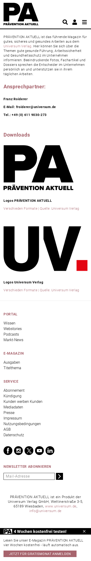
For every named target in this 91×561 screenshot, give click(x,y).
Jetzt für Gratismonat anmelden (40, 554)
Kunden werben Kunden (23, 401)
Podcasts (11, 334)
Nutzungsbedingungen (22, 424)
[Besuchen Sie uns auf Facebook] (8, 450)
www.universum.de (61, 506)
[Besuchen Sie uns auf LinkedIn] (50, 450)
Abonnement (14, 390)
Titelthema (12, 368)
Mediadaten (13, 407)
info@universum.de (45, 511)
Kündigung (12, 396)
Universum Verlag (18, 46)
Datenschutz (14, 435)
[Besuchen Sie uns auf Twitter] (28, 450)
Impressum (13, 418)
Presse (9, 412)
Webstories (13, 329)
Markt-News (13, 340)
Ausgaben (12, 362)
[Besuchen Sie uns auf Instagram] (18, 450)
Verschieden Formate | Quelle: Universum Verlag (41, 208)
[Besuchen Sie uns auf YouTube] (39, 450)
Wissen (9, 323)
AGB (7, 429)
